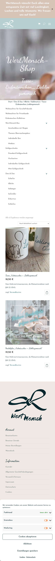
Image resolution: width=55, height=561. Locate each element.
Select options (47, 292)
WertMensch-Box (27, 123)
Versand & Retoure (13, 477)
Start (10, 102)
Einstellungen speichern (27, 551)
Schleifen (11, 204)
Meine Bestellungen (13, 446)
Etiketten (12, 199)
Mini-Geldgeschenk (15, 169)
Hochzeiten (13, 158)
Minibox (11, 144)
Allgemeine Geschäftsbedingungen (19, 472)
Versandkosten (15, 292)
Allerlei (26, 102)
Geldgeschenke (27, 148)
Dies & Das (18, 102)
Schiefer (11, 179)
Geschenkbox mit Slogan (18, 128)
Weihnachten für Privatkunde (17, 114)
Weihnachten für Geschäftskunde (19, 109)
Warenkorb (10, 451)
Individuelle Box (14, 138)
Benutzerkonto (11, 436)
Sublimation (35, 102)
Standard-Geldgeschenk (17, 153)
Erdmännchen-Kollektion (15, 118)
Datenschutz (30, 557)
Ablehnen (27, 544)
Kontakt (9, 467)
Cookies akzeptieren (27, 537)
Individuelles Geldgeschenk (19, 164)
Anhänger (12, 189)
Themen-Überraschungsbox (19, 133)
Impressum (10, 482)
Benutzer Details (12, 441)
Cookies (22, 557)
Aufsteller (12, 194)
